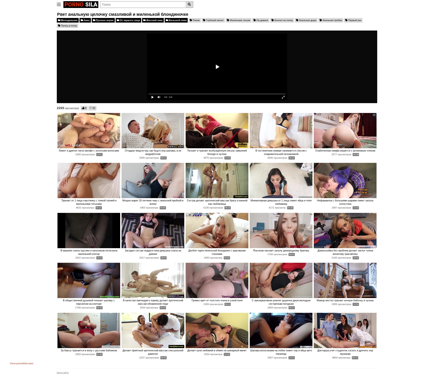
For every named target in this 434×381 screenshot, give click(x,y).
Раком (196, 20)
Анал (86, 20)
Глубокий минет (214, 20)
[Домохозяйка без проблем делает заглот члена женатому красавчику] (345, 230)
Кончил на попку (283, 20)
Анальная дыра (307, 20)
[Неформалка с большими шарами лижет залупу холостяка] (345, 180)
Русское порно (104, 20)
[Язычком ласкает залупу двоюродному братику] (281, 230)
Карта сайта (63, 373)
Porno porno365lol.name (21, 363)
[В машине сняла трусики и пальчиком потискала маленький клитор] (88, 230)
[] (189, 4)
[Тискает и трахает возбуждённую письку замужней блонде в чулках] (217, 130)
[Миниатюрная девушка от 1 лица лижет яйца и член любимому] (281, 180)
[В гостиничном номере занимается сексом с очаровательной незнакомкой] (281, 130)
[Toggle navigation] (60, 4)
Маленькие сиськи (239, 20)
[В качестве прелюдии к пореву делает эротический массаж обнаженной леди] (153, 280)
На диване (262, 20)
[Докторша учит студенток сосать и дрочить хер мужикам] (345, 330)
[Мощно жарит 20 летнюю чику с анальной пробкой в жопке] (153, 180)
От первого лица (129, 20)
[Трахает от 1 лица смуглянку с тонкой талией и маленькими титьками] (88, 180)
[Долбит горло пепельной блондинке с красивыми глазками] (217, 230)
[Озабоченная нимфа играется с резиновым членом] (345, 130)
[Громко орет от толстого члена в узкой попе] (217, 280)
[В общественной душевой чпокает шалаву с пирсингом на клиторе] (88, 280)
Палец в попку (68, 25)
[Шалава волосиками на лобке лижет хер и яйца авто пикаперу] (281, 330)
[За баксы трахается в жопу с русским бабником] (88, 330)
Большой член (177, 20)
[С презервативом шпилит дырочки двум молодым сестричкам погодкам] (281, 280)
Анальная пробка (332, 20)
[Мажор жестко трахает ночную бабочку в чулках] (345, 280)
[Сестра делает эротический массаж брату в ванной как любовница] (217, 180)
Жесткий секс (154, 20)
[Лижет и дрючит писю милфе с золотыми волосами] (88, 130)
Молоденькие (68, 20)
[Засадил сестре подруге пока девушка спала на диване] (153, 230)
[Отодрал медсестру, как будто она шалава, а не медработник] (153, 130)
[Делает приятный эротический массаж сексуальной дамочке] (153, 330)
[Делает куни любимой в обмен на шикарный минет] (217, 330)
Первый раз (354, 20)
